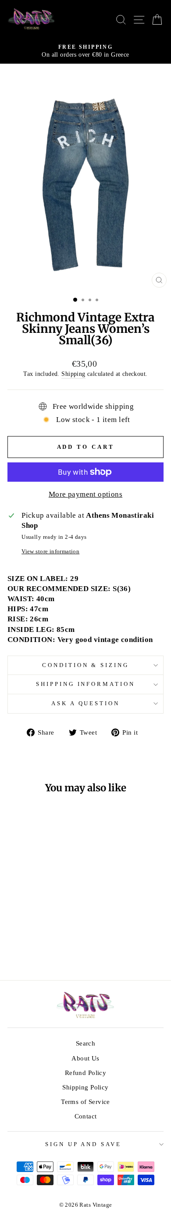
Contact (86, 1116)
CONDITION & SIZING (85, 665)
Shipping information (85, 684)
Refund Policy (85, 1072)
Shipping (73, 373)
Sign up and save (83, 1144)
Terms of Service (85, 1101)
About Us (85, 1058)
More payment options (85, 494)
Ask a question (85, 703)
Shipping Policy (85, 1087)
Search (85, 1043)
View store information (50, 551)
